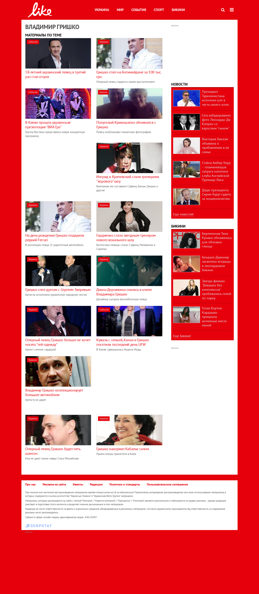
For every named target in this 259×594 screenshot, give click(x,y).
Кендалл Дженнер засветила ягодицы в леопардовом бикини (216, 263)
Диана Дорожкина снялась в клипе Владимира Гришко (124, 292)
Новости (179, 84)
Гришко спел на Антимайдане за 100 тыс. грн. (128, 74)
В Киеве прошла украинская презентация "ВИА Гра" (48, 124)
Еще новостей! (183, 214)
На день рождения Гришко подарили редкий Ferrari (54, 237)
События (138, 10)
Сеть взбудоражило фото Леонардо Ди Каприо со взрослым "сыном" (216, 121)
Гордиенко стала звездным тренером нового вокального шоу (126, 237)
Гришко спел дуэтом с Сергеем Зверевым (57, 289)
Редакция (96, 484)
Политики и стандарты (124, 484)
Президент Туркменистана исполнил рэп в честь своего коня (215, 98)
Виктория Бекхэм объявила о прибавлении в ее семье (215, 145)
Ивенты (78, 484)
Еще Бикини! (182, 336)
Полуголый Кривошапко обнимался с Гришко (126, 124)
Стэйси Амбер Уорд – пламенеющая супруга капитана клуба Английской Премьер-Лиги (216, 171)
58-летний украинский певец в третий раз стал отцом (55, 74)
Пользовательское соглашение (167, 484)
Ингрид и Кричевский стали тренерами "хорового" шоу (127, 179)
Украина (102, 10)
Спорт (159, 10)
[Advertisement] (57, 169)
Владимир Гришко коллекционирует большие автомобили (54, 392)
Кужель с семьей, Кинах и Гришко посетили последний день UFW (122, 342)
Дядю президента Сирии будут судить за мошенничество (216, 194)
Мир (120, 10)
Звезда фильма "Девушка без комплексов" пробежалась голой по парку (216, 289)
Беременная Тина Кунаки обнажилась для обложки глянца (217, 240)
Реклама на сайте (54, 484)
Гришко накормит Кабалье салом (122, 448)
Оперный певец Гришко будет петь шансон (52, 451)
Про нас (30, 484)
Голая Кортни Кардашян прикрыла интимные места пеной (214, 316)
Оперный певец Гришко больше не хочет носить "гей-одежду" (57, 342)
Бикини (178, 10)
